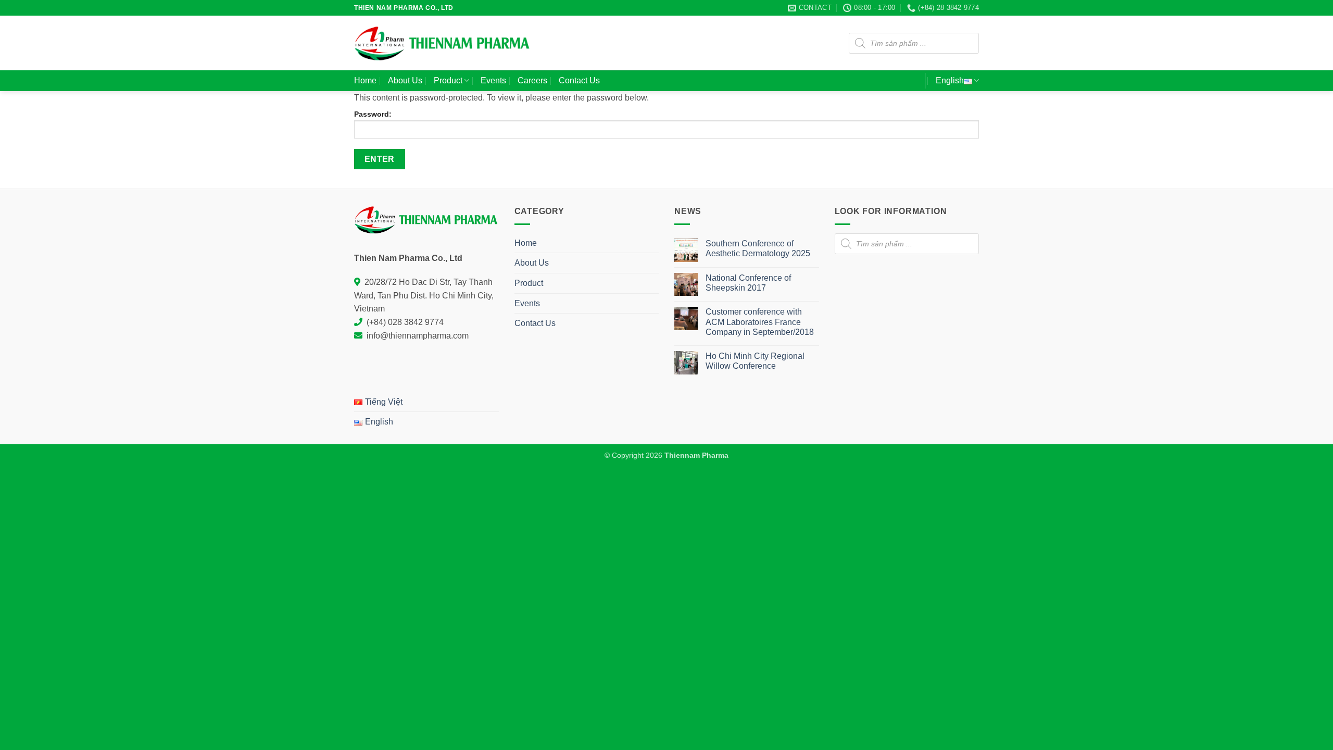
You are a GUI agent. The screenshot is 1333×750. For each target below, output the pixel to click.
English (950, 80)
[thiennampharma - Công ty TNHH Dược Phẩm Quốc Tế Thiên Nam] (442, 43)
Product (448, 80)
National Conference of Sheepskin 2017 (748, 282)
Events (493, 80)
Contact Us (579, 80)
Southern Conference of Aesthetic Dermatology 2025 (758, 248)
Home (365, 80)
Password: (373, 114)
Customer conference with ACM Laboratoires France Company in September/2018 (760, 321)
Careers (532, 80)
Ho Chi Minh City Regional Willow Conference (755, 361)
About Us (405, 80)
